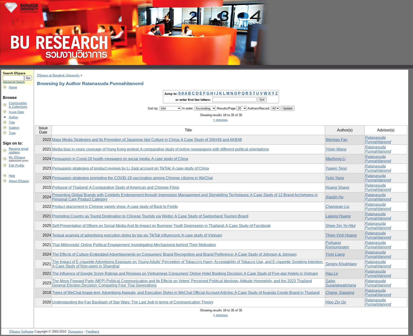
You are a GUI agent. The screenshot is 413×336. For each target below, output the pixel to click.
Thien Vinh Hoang (341, 235)
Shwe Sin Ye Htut (340, 226)
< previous (220, 120)
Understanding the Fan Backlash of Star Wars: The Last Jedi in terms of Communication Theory (132, 302)
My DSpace (17, 157)
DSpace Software (21, 331)
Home (13, 87)
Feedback (92, 331)
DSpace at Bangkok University (58, 75)
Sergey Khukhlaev (341, 264)
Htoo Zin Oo (336, 302)
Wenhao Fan (337, 140)
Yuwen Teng (336, 168)
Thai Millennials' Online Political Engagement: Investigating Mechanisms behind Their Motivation (134, 245)
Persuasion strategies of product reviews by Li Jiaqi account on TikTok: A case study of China (130, 168)
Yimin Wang (336, 149)
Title (12, 122)
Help (12, 176)
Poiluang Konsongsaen (337, 245)
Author (13, 117)
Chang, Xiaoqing (340, 293)
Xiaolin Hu (334, 197)
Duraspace (75, 331)
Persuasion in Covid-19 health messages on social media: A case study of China (120, 159)
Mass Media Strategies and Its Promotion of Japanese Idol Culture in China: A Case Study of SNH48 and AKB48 (147, 140)
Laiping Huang (338, 216)
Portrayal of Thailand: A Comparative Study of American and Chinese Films (115, 187)
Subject (14, 128)
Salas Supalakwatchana (341, 283)
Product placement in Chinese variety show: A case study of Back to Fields (115, 207)
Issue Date (16, 112)
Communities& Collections (18, 104)
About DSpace (19, 181)
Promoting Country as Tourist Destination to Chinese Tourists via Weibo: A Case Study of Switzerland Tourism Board (150, 216)
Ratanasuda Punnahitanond (378, 139)
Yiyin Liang (335, 254)
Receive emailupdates (18, 150)
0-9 (181, 93)
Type (12, 133)
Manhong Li (336, 159)
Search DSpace (14, 73)
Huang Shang (337, 187)
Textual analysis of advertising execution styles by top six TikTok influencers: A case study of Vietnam (137, 235)
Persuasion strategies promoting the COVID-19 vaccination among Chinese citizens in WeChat (132, 178)
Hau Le (332, 273)
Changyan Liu (337, 207)
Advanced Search (14, 82)
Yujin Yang (335, 178)
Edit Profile (16, 165)
